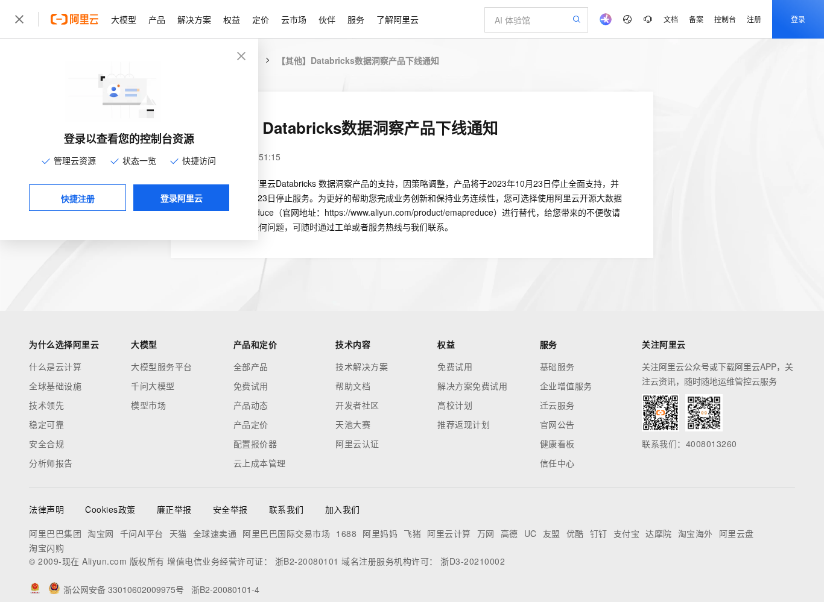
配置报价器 (255, 443)
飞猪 (412, 533)
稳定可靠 (46, 424)
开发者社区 (357, 405)
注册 (754, 19)
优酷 (575, 533)
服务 (355, 19)
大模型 (123, 19)
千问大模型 (153, 386)
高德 (509, 533)
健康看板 (557, 443)
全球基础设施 (55, 386)
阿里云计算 (449, 533)
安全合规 (46, 443)
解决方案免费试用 (472, 386)
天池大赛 (352, 424)
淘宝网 (100, 533)
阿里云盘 (736, 533)
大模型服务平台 (161, 366)
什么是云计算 (55, 366)
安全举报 (230, 509)
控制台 (725, 19)
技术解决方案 (361, 366)
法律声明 (46, 509)
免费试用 (250, 386)
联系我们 (286, 509)
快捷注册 (78, 198)
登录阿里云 (181, 198)
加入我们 (342, 509)
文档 (671, 19)
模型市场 (148, 405)
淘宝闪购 (46, 548)
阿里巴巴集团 (55, 533)
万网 (486, 533)
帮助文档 (352, 386)
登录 (798, 19)
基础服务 (557, 366)
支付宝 (626, 533)
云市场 (293, 19)
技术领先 (46, 405)
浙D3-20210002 (472, 561)
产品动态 (250, 405)
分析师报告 (51, 463)
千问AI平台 (141, 533)
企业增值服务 (566, 386)
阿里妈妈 (380, 533)
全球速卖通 (215, 533)
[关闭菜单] (19, 19)
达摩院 (658, 533)
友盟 (551, 533)
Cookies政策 (110, 509)
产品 (156, 19)
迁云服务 (557, 405)
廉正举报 (174, 509)
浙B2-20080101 (307, 561)
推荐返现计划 (463, 424)
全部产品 (250, 366)
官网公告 (557, 424)
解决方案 (194, 19)
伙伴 (327, 19)
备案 (696, 19)
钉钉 (598, 533)
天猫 (178, 533)
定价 (260, 19)
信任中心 (557, 463)
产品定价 (250, 424)
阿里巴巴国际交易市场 (286, 533)
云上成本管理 (259, 463)
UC (530, 533)
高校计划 (454, 405)
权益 (231, 19)
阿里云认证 (357, 443)
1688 (346, 533)
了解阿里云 (397, 19)
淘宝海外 (695, 533)
